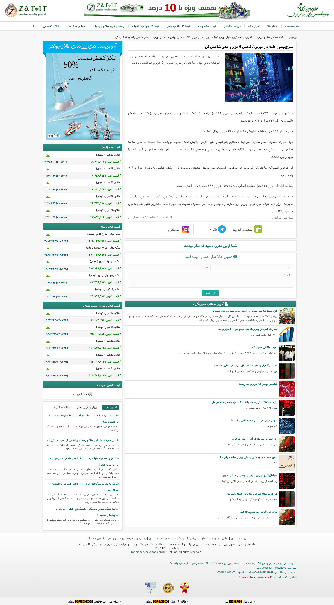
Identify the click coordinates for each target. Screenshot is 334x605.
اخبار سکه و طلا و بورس (270, 37)
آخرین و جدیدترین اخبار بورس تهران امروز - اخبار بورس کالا (219, 37)
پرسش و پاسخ (115, 538)
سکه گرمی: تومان (93, 601)
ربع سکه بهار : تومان (166, 601)
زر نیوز (293, 37)
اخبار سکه (254, 26)
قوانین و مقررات (96, 538)
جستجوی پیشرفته (136, 538)
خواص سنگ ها (76, 26)
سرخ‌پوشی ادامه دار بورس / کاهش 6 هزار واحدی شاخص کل (148, 37)
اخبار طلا (272, 26)
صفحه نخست (292, 26)
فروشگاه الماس (232, 26)
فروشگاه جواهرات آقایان (145, 26)
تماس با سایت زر (218, 538)
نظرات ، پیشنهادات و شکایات (190, 538)
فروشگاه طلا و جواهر (178, 26)
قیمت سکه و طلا (207, 26)
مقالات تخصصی (52, 26)
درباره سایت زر (239, 538)
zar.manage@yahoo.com (146, 552)
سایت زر (200, 544)
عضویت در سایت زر (160, 538)
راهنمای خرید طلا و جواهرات (109, 26)
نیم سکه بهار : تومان (238, 601)
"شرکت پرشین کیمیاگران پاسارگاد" (255, 577)
